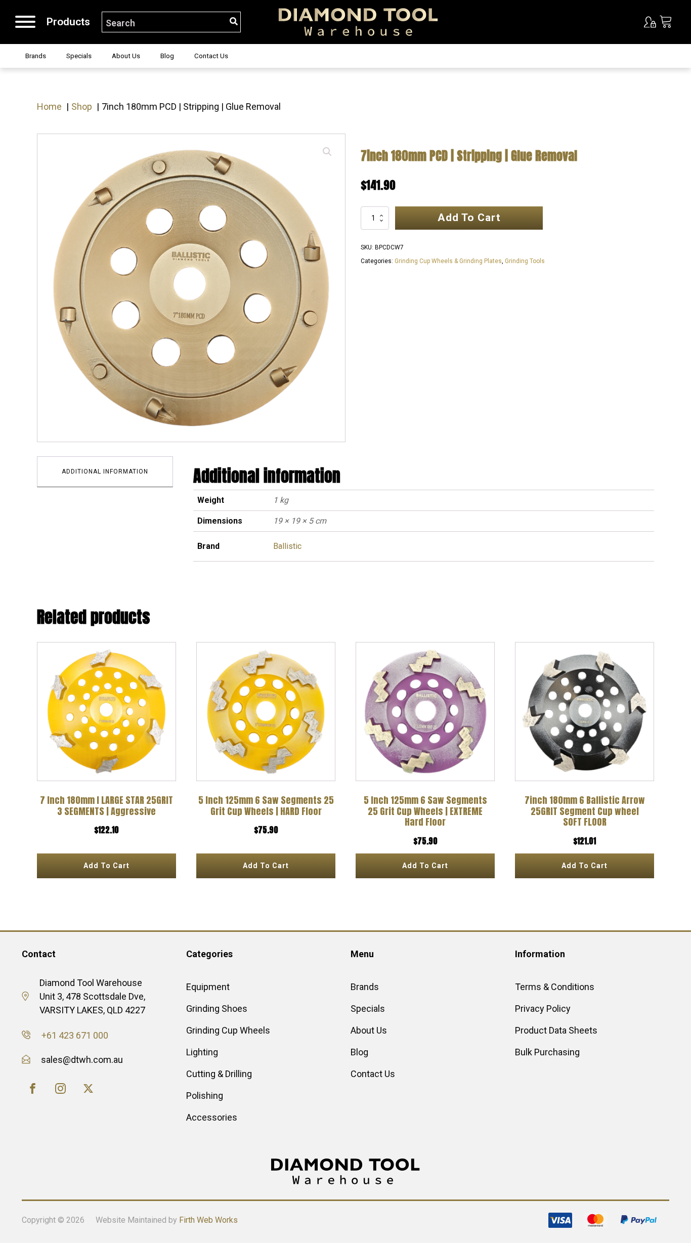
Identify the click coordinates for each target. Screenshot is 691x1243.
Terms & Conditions (554, 986)
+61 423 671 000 (74, 1035)
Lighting (202, 1052)
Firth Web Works (208, 1220)
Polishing (204, 1095)
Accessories (211, 1117)
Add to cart (469, 217)
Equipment (208, 986)
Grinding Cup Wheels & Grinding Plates (448, 261)
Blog (167, 56)
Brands (35, 56)
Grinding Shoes (216, 1008)
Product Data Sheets (556, 1030)
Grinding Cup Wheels (228, 1030)
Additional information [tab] (105, 471)
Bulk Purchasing (547, 1052)
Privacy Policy (543, 1008)
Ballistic (287, 546)
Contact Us (211, 56)
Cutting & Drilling (219, 1073)
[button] (327, 152)
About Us (126, 56)
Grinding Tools (525, 261)
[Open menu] (25, 22)
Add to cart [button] (106, 866)
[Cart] (666, 22)
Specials (79, 56)
